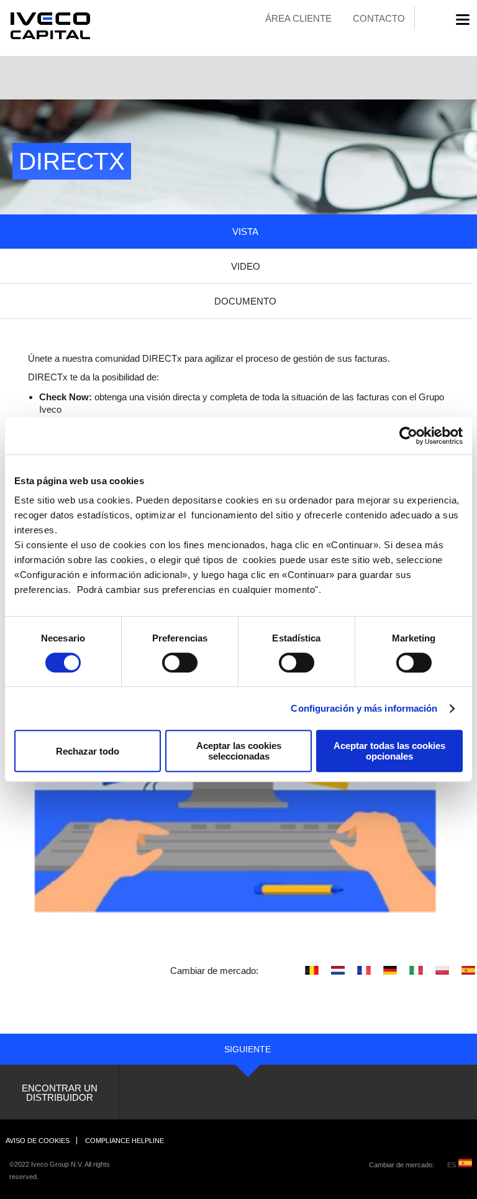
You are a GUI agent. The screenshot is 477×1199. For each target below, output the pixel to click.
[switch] (166, 663)
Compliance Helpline (124, 1140)
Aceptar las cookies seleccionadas (238, 750)
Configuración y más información (364, 708)
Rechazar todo (87, 751)
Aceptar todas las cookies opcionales (389, 750)
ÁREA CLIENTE (298, 18)
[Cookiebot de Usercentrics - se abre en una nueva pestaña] (408, 435)
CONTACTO (379, 18)
